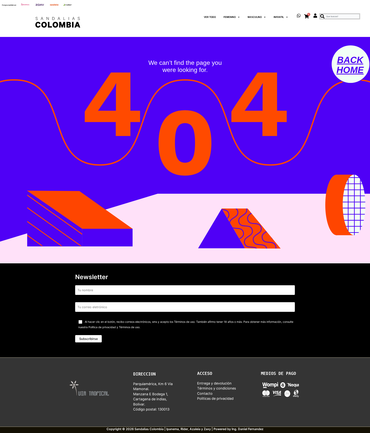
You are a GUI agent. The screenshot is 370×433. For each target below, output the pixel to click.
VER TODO (210, 17)
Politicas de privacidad (215, 398)
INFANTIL (279, 17)
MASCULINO (255, 17)
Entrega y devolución (214, 383)
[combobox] (339, 16)
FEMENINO (230, 17)
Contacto (205, 393)
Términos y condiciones (216, 388)
